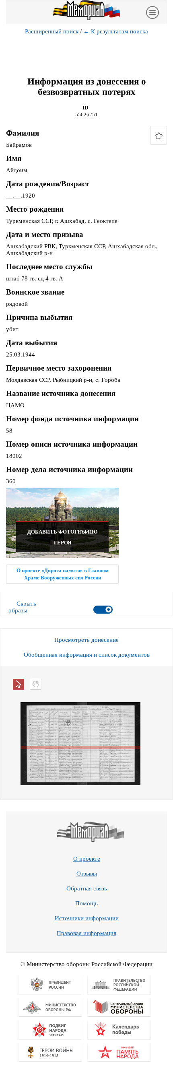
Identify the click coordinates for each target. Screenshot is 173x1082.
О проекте (86, 858)
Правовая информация (86, 933)
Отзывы (86, 873)
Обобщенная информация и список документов (87, 654)
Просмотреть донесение (86, 640)
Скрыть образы (22, 607)
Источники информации (87, 918)
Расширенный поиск (51, 31)
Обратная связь (86, 888)
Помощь (86, 903)
